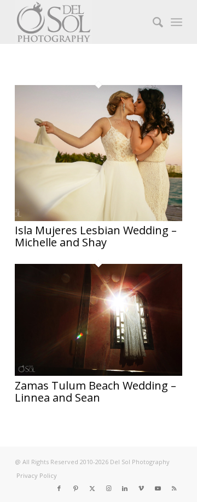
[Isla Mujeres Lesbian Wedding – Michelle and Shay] (98, 217)
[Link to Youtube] (157, 488)
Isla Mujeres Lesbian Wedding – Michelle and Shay (96, 236)
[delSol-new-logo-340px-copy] (82, 22)
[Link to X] (92, 488)
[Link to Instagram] (108, 488)
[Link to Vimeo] (141, 488)
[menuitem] (152, 22)
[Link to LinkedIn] (125, 488)
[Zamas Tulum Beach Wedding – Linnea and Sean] (98, 372)
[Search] (152, 22)
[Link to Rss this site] (174, 488)
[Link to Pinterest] (75, 488)
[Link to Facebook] (59, 488)
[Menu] (176, 22)
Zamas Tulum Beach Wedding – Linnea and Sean (95, 391)
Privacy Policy (36, 475)
